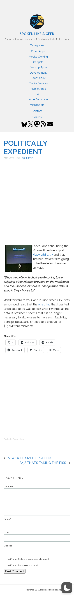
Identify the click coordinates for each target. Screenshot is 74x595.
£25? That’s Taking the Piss (43, 463)
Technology (38, 77)
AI (38, 93)
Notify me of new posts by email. (23, 565)
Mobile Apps (38, 88)
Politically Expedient (26, 147)
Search (37, 117)
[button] (66, 587)
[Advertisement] (37, 206)
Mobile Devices (38, 83)
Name (7, 519)
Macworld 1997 (43, 254)
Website (8, 545)
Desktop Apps (38, 67)
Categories (37, 45)
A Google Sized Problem (29, 458)
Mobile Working (38, 56)
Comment (27, 158)
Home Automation (38, 99)
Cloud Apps (38, 51)
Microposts (37, 105)
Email (7, 532)
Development (38, 72)
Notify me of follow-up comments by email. (28, 559)
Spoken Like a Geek (37, 34)
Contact (37, 111)
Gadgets (38, 62)
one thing (44, 304)
